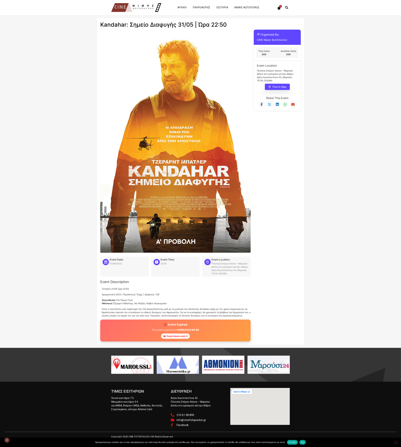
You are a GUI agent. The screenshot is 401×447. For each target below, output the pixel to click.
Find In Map (279, 86)
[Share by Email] (293, 104)
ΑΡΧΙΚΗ (181, 7)
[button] (286, 7)
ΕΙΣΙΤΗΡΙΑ (222, 7)
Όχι (302, 442)
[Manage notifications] (6, 440)
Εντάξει (292, 442)
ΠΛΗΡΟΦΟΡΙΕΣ (201, 7)
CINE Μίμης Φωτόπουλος (272, 39)
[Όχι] (396, 442)
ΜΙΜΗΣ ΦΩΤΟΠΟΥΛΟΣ (246, 7)
